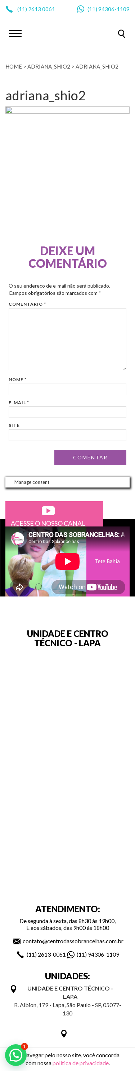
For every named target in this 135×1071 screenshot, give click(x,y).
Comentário (27, 304)
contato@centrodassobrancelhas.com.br (73, 940)
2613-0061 (52, 954)
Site (14, 425)
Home (13, 66)
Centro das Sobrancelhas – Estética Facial (67, 33)
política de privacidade (81, 1062)
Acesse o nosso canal (48, 523)
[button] (16, 1055)
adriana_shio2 (48, 66)
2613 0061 (41, 9)
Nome (18, 379)
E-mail (19, 402)
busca (121, 34)
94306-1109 (114, 9)
